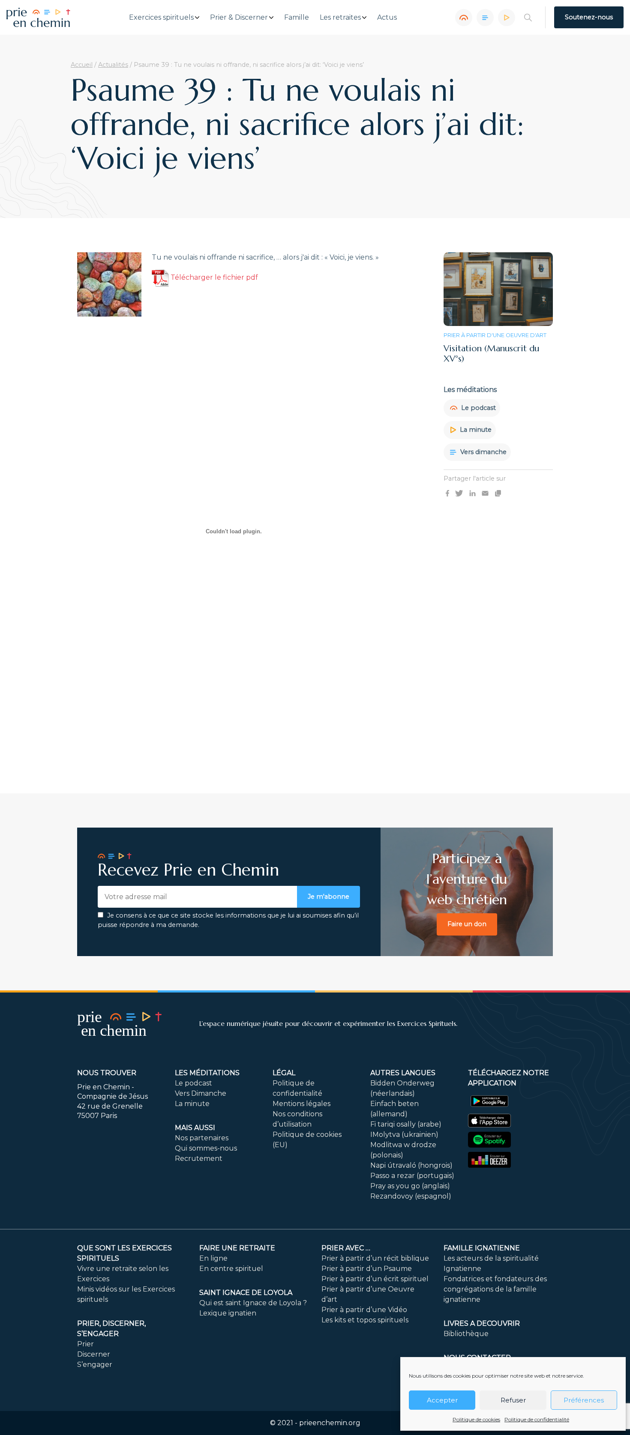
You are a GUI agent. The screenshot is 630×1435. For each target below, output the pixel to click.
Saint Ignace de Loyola (245, 1293)
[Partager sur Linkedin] (472, 493)
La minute (475, 429)
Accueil (82, 65)
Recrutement (198, 1158)
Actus (387, 17)
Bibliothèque (466, 1334)
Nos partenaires (201, 1138)
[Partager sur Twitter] (459, 493)
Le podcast (477, 407)
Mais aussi (195, 1128)
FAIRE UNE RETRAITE (237, 1248)
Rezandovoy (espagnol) (410, 1196)
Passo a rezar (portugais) (412, 1176)
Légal (284, 1073)
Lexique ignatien (227, 1313)
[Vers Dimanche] (485, 17)
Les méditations (207, 1073)
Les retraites (340, 17)
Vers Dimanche (200, 1093)
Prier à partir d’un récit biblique (375, 1258)
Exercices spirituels (161, 17)
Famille (296, 17)
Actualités (113, 65)
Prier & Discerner (239, 17)
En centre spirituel (231, 1269)
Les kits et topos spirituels (364, 1320)
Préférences (584, 1400)
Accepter (442, 1400)
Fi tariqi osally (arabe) (405, 1124)
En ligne (213, 1258)
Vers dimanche (483, 451)
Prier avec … (345, 1248)
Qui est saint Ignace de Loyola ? (253, 1303)
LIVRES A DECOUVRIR (482, 1323)
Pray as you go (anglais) (410, 1186)
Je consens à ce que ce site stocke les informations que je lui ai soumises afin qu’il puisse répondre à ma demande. (228, 920)
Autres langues (402, 1073)
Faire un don (466, 924)
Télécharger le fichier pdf (213, 277)
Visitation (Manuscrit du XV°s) (491, 353)
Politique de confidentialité (536, 1419)
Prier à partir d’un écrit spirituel (375, 1279)
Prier (85, 1344)
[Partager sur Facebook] (447, 493)
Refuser (513, 1400)
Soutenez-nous (589, 17)
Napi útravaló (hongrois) (411, 1165)
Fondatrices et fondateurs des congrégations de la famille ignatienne (495, 1289)
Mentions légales (301, 1104)
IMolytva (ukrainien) (404, 1134)
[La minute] (506, 17)
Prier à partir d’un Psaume (366, 1269)
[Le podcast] (463, 17)
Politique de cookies (476, 1419)
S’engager (94, 1364)
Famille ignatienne (482, 1248)
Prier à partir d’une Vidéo (364, 1310)
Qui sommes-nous (206, 1148)
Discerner (93, 1354)
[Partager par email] (485, 493)
